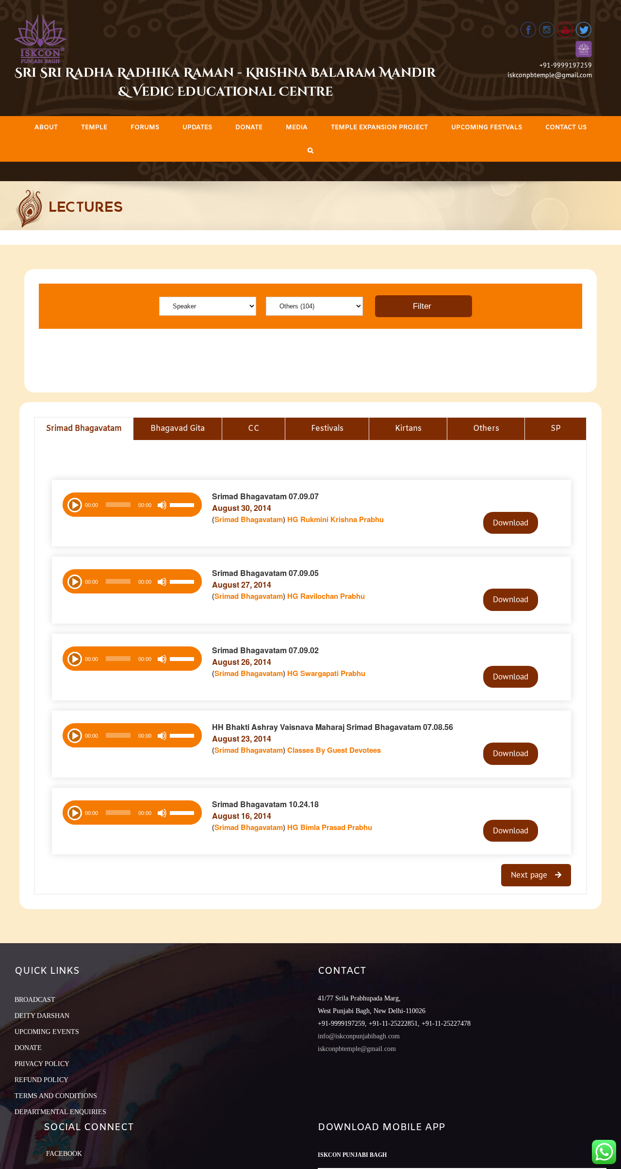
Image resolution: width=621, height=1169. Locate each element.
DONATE (28, 1047)
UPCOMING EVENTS (47, 1031)
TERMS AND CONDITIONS (56, 1096)
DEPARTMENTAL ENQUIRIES (60, 1112)
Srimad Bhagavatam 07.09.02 (265, 650)
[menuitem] (46, 127)
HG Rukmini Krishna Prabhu (335, 519)
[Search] (310, 150)
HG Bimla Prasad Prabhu (329, 827)
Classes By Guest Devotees (334, 750)
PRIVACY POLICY (42, 1063)
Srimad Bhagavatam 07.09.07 (265, 496)
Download (510, 522)
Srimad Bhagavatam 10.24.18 (265, 804)
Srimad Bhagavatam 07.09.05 (265, 572)
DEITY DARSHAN (42, 1015)
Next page (530, 874)
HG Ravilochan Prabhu (326, 596)
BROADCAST (35, 999)
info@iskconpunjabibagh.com (359, 1036)
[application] (132, 504)
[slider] (183, 506)
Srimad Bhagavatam (248, 519)
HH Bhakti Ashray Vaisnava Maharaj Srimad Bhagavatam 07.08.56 (332, 726)
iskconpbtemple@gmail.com (549, 74)
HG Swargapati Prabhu (326, 673)
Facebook (64, 1153)
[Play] (74, 504)
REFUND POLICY (41, 1080)
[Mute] (162, 505)
